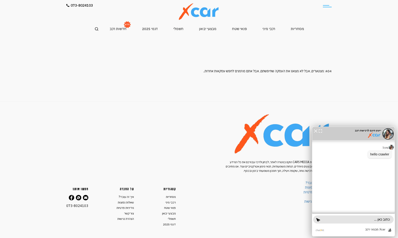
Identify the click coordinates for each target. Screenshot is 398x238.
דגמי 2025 (150, 28)
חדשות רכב (118, 28)
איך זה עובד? (126, 197)
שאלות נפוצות (126, 202)
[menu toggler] (327, 6)
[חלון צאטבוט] (353, 181)
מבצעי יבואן (207, 28)
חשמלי (178, 28)
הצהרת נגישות (125, 219)
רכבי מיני (268, 28)
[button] (315, 131)
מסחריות (297, 28)
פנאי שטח (239, 28)
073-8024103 (82, 5)
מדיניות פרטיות (125, 208)
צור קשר (129, 213)
